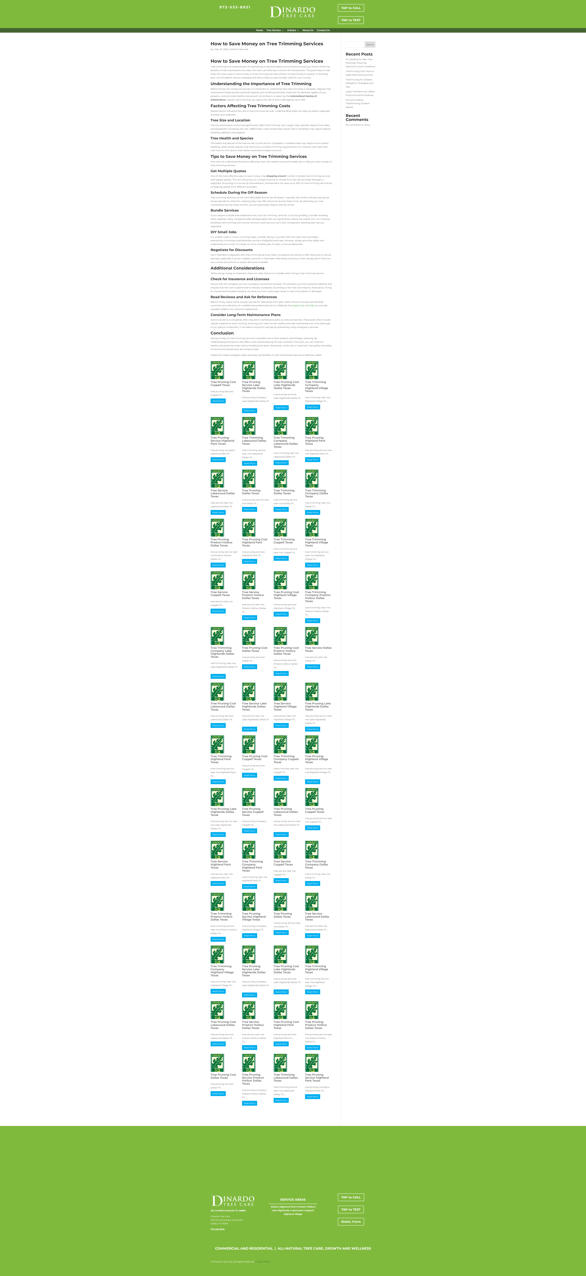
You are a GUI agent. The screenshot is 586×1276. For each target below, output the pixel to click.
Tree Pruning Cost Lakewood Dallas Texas (223, 706)
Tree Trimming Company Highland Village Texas (316, 386)
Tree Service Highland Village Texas (285, 706)
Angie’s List (298, 305)
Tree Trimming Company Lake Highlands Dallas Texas (222, 652)
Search (370, 44)
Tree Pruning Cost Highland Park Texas (255, 542)
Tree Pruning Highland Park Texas (315, 440)
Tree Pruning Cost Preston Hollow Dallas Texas (286, 651)
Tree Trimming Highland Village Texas (316, 542)
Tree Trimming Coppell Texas (284, 541)
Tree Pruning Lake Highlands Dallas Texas (318, 706)
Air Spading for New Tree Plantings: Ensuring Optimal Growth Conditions (360, 63)
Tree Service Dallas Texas (318, 649)
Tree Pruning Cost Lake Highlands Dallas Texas (286, 385)
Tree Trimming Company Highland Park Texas (252, 866)
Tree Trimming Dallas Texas (284, 492)
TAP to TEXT (350, 20)
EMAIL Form (351, 1222)
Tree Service (273, 30)
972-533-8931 (235, 7)
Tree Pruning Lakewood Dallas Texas (286, 812)
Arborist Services (239, 49)
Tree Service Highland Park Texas (221, 864)
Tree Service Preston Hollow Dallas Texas (253, 595)
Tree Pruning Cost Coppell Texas (223, 383)
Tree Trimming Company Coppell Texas (286, 759)
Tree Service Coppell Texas (220, 593)
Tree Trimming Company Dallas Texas (316, 493)
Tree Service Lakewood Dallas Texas (223, 493)
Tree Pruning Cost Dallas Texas (255, 649)
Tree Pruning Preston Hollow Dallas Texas (222, 542)
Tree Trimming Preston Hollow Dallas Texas (222, 916)
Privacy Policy (262, 1261)
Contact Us (323, 30)
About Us (307, 30)
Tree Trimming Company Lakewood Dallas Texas (286, 442)
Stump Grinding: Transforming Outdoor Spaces (358, 104)
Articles (291, 30)
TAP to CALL (351, 8)
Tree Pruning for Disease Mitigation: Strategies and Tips (359, 83)
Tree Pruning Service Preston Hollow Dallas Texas (253, 1079)
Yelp (312, 305)
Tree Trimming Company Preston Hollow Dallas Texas (318, 596)
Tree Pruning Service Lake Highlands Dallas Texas (254, 386)
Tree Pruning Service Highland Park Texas (222, 440)
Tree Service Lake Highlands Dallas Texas (254, 706)
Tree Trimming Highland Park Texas (221, 759)
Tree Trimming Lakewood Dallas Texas (254, 440)
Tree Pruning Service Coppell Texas (253, 812)
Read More (218, 401)
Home (259, 30)
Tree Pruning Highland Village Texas (316, 759)
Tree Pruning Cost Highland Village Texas (286, 595)
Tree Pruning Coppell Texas (314, 810)
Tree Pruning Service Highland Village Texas (254, 916)
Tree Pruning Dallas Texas (251, 492)
